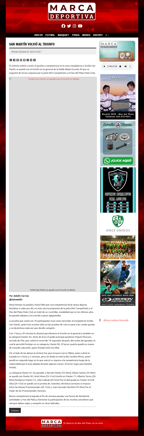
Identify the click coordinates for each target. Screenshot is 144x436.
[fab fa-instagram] (74, 26)
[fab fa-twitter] (69, 26)
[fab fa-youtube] (80, 26)
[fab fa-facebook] (63, 26)
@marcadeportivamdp (115, 320)
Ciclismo (15, 410)
